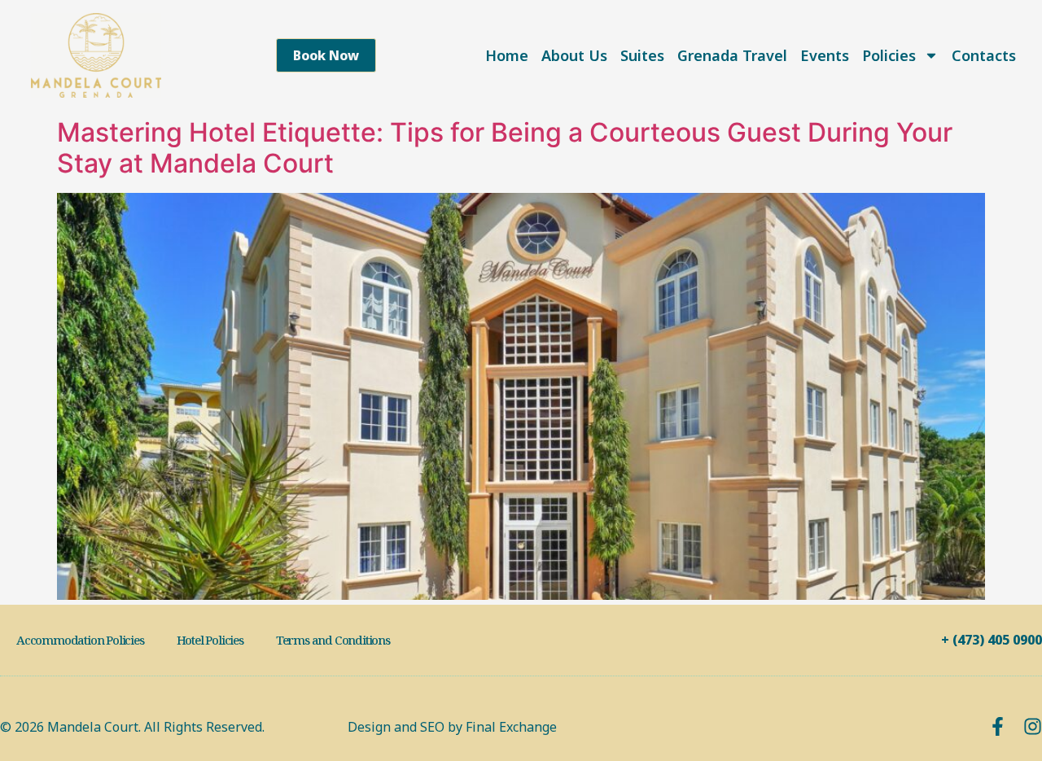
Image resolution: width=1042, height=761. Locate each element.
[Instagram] (1032, 726)
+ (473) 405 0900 (991, 640)
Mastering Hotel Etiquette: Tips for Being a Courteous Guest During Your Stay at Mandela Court (504, 147)
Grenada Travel (732, 55)
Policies (889, 55)
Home (506, 55)
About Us (574, 55)
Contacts (984, 55)
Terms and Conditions (333, 640)
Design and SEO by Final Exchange (452, 727)
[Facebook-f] (997, 726)
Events (824, 55)
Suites (642, 55)
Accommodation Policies (80, 640)
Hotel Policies (210, 640)
